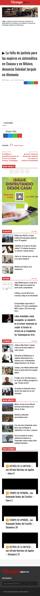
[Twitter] (29, 82)
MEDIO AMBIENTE (9, 400)
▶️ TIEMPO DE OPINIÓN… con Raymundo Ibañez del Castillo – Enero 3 (20, 496)
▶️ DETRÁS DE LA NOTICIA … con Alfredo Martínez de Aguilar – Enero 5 (20, 469)
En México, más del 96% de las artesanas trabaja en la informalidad (26, 294)
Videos (4, 125)
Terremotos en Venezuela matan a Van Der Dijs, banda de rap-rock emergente (25, 391)
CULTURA (6, 278)
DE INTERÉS (7, 231)
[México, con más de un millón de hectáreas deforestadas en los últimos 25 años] (7, 407)
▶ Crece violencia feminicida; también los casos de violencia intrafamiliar (29, 157)
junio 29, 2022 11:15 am (17, 80)
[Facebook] (25, 82)
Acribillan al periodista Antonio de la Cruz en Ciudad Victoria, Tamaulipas (10, 157)
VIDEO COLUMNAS (9, 449)
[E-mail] (36, 82)
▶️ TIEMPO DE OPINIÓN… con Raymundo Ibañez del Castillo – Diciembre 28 (20, 523)
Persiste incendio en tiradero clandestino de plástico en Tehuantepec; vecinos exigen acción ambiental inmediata (25, 439)
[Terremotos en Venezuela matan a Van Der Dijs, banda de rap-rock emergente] (7, 391)
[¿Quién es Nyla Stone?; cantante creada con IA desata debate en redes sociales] (7, 348)
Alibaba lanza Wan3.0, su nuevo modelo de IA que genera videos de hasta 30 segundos (25, 238)
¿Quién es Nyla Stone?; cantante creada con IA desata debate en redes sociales (24, 347)
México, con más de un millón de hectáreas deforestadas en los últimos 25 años (24, 406)
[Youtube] (27, 171)
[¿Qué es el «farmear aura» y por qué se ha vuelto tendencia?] (7, 259)
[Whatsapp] (32, 82)
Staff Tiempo (5, 80)
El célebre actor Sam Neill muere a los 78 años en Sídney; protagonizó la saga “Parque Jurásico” (26, 380)
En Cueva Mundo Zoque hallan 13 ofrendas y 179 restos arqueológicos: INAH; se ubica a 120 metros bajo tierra (26, 307)
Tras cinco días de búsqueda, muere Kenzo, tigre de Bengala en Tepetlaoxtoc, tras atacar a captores (25, 427)
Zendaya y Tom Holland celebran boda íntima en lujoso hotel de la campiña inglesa (26, 370)
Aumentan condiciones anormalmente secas (21, 415)
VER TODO (34, 231)
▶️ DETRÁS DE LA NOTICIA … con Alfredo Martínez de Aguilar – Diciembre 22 (20, 550)
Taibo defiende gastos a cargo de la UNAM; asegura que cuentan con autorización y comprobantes (25, 285)
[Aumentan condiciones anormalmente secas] (7, 418)
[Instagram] (22, 171)
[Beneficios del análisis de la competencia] (7, 270)
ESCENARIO (7, 341)
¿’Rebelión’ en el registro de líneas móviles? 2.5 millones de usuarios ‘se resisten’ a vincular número (25, 248)
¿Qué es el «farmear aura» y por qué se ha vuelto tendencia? (26, 257)
